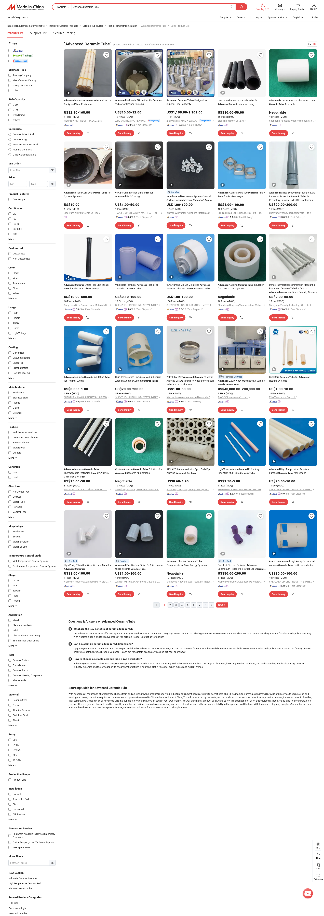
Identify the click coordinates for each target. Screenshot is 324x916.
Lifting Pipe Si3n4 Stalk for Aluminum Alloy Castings (86, 286)
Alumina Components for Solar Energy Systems (187, 563)
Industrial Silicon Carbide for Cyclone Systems (138, 102)
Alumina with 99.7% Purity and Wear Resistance (87, 102)
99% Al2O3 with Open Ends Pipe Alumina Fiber (189, 471)
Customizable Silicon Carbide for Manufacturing (238, 102)
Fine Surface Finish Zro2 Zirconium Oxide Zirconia (139, 566)
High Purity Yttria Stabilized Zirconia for (87, 566)
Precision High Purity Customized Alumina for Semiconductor (292, 563)
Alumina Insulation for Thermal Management (241, 286)
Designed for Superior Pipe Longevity (187, 102)
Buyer (240, 17)
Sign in (313, 8)
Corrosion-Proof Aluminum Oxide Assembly (292, 102)
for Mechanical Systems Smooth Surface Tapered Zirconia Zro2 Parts (190, 198)
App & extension (276, 17)
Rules (315, 17)
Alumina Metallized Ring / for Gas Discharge (241, 194)
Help (257, 17)
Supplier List (38, 33)
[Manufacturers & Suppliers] (25, 6)
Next (221, 605)
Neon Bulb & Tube (17, 913)
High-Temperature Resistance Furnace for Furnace (290, 471)
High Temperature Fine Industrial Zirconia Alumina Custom (137, 378)
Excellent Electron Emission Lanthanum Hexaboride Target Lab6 (241, 567)
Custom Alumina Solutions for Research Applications (138, 471)
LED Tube (13, 903)
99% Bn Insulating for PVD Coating (134, 194)
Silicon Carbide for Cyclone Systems (87, 194)
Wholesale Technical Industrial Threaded (136, 286)
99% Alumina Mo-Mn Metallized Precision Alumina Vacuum (188, 286)
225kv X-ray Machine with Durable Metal (241, 382)
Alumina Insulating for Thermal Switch (87, 378)
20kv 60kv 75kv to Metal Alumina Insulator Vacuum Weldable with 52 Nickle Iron (190, 380)
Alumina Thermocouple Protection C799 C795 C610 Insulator (86, 473)
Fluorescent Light (17, 908)
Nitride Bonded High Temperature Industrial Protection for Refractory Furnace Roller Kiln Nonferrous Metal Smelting (292, 196)
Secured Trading (64, 33)
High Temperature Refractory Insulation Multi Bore (238, 471)
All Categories (18, 17)
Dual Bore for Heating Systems (289, 378)
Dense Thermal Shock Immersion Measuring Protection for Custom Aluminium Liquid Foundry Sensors (293, 288)
